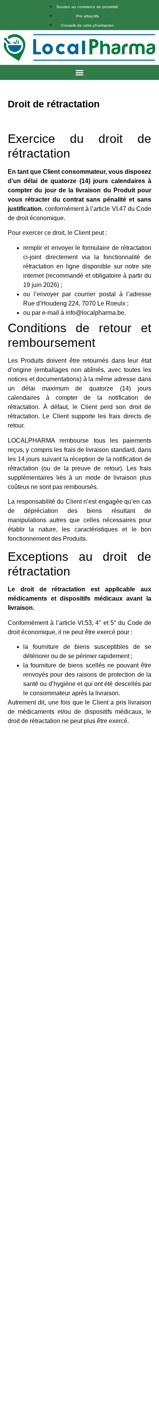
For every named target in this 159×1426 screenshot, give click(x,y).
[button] (79, 72)
